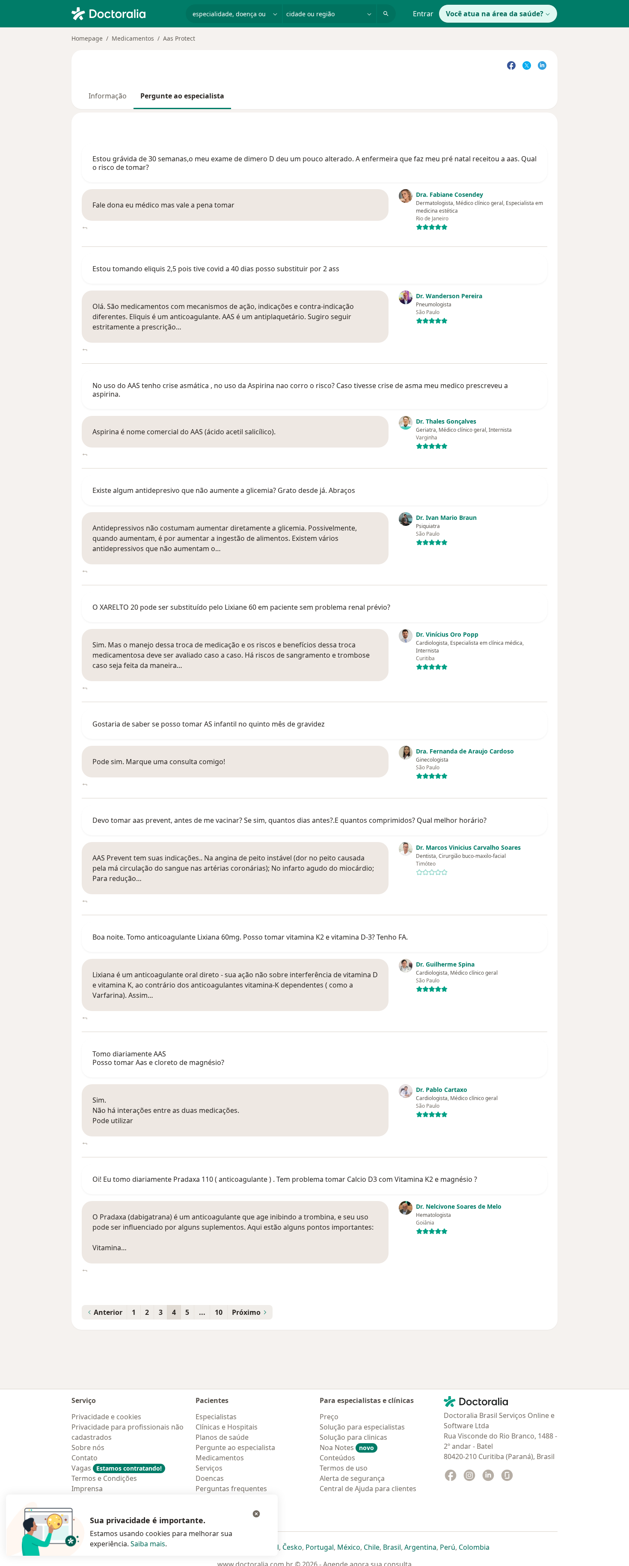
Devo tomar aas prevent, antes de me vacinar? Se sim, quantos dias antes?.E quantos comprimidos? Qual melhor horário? (289, 820)
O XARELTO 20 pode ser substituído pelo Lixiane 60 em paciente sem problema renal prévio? (241, 607)
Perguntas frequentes (231, 1488)
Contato (84, 1457)
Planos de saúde (222, 1437)
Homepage (87, 38)
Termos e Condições (104, 1478)
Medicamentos (133, 38)
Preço (329, 1416)
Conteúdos (337, 1457)
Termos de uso (344, 1468)
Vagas (116, 1468)
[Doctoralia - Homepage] (125, 13)
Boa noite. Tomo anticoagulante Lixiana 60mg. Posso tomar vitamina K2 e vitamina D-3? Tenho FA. (250, 937)
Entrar (423, 13)
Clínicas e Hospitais (227, 1427)
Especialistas (216, 1416)
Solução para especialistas (362, 1427)
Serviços (209, 1468)
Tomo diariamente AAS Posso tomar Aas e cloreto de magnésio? (158, 1058)
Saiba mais (148, 1543)
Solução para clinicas (353, 1437)
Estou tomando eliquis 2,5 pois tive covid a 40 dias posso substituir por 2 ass (215, 268)
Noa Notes (347, 1447)
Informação (108, 96)
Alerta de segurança (352, 1478)
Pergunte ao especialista (182, 96)
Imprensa (87, 1488)
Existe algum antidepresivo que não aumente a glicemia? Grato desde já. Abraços (223, 490)
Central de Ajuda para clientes (368, 1488)
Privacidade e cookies (106, 1416)
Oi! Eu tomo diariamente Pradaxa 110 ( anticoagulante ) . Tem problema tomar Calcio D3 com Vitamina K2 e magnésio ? (284, 1179)
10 (219, 1312)
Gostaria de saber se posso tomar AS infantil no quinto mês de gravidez (208, 724)
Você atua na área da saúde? (494, 13)
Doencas (210, 1478)
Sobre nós (87, 1447)
